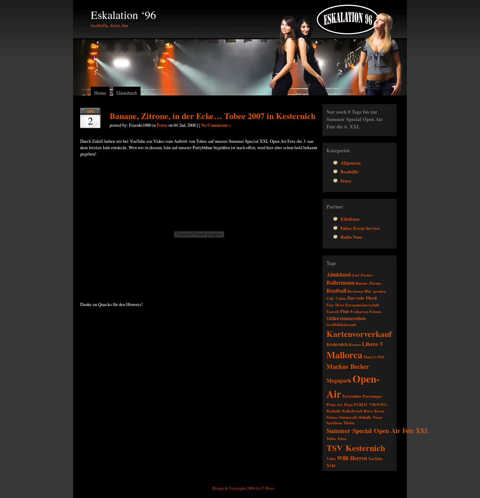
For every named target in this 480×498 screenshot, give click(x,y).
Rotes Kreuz (374, 411)
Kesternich (337, 344)
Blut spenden (375, 291)
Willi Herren (352, 458)
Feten (162, 125)
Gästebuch (127, 92)
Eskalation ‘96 (123, 14)
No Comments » (216, 125)
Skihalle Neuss (370, 417)
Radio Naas (351, 237)
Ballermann (340, 282)
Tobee (342, 438)
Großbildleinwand (341, 324)
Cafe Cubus (336, 298)
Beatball (336, 290)
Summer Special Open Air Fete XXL (377, 430)
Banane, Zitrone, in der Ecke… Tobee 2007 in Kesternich (213, 115)
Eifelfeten (349, 219)
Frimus (375, 311)
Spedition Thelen (340, 423)
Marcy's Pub (373, 357)
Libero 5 (372, 344)
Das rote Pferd (362, 297)
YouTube (375, 459)
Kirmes (355, 344)
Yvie (331, 465)
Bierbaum (355, 291)
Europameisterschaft (362, 305)
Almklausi (338, 274)
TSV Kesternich (355, 447)
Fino (344, 311)
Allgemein (350, 163)
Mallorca (344, 354)
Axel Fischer (362, 275)
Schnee (332, 417)
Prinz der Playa (339, 404)
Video (331, 459)
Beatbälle (349, 171)
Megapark (338, 380)
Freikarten (359, 311)
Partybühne (352, 396)
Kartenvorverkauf (359, 333)
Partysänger (372, 396)
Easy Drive (335, 305)
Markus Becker (347, 366)
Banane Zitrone (368, 283)
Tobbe (331, 438)
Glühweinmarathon (345, 318)
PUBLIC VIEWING (370, 404)
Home (100, 92)
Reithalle (333, 411)
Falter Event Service (360, 228)
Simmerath (348, 417)
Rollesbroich (352, 411)
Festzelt (332, 311)
